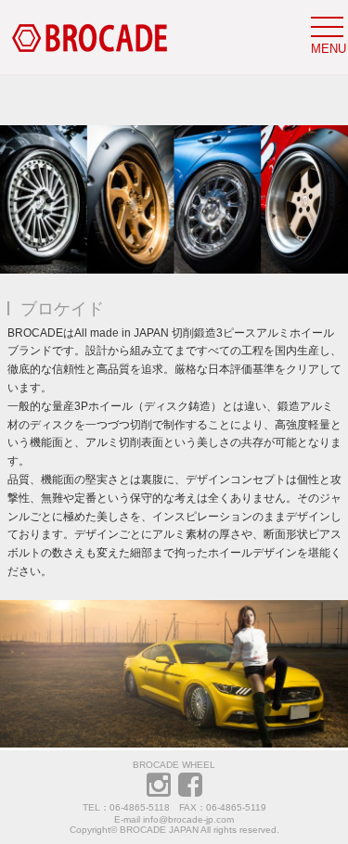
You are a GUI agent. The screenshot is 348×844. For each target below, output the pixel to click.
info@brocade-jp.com (188, 819)
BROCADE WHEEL (174, 765)
